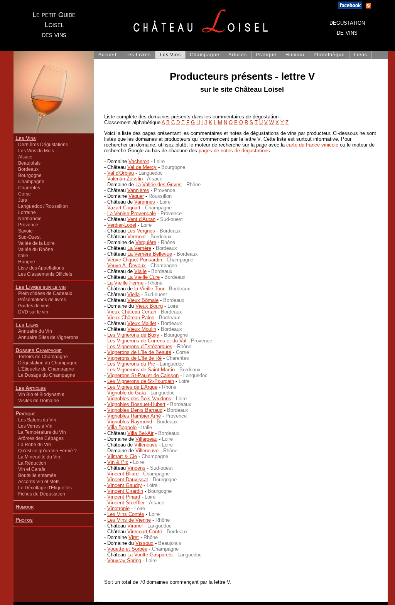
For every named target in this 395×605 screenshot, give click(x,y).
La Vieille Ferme (125, 283)
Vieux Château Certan (131, 312)
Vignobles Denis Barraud (134, 410)
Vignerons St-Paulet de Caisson (143, 375)
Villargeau (146, 439)
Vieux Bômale (143, 300)
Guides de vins (33, 305)
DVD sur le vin (33, 312)
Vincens (136, 468)
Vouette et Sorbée (127, 549)
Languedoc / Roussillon (43, 206)
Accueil (107, 54)
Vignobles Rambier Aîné (134, 416)
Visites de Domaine (38, 400)
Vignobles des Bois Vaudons (139, 398)
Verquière (145, 242)
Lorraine (27, 212)
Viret (133, 537)
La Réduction (32, 463)
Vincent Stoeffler (126, 503)
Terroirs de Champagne (43, 356)
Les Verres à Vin (35, 426)
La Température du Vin (42, 432)
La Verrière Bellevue (149, 254)
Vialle (140, 271)
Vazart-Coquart (123, 208)
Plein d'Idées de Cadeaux (45, 293)
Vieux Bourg (149, 306)
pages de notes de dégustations (234, 150)
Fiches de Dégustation (41, 494)
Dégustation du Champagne (48, 363)
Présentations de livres (42, 299)
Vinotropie (118, 508)
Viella (133, 294)
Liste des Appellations (41, 268)
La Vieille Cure (143, 277)
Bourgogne (30, 175)
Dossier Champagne (38, 350)
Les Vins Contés (125, 514)
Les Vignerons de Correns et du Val (146, 341)
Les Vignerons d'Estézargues (139, 346)
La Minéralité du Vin (39, 457)
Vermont (136, 236)
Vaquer (136, 196)
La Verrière (139, 248)
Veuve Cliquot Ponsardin (134, 260)
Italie (23, 255)
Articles (237, 54)
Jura (22, 200)
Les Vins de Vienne (129, 520)
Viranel (135, 526)
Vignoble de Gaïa (126, 393)
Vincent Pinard (123, 497)
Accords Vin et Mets (38, 481)
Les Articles (30, 388)
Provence (28, 225)
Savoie (25, 231)
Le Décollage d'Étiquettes (45, 487)
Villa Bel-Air (140, 433)
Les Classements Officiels (45, 274)
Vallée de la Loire (36, 243)
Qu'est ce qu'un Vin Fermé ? (47, 450)
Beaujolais (29, 163)
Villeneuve (145, 445)
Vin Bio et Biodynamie (41, 394)
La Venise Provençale (131, 213)
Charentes (29, 187)
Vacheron (138, 161)
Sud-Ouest (29, 237)
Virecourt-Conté (144, 531)
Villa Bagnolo (122, 427)
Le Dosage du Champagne (46, 375)
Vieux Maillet (141, 323)
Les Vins (25, 138)
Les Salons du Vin (37, 420)
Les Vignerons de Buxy (133, 335)
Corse (24, 194)
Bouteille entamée (37, 475)
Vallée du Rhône (35, 249)
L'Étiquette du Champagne (46, 369)
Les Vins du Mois (36, 150)
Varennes (144, 202)
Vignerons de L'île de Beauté (139, 352)
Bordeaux (28, 169)
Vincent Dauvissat (127, 479)
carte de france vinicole (312, 145)
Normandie (30, 218)
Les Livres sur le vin (40, 287)
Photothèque (329, 54)
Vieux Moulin (141, 329)
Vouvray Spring (124, 560)
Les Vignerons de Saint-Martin (141, 369)
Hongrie (26, 262)
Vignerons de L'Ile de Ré (134, 358)
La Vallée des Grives (158, 184)
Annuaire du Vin (35, 331)
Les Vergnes (141, 231)
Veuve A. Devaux (126, 265)
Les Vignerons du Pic (131, 364)
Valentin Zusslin (125, 179)
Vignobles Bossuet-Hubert (136, 404)
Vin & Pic (117, 462)
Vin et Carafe (32, 469)
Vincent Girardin (125, 491)
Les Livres (138, 54)
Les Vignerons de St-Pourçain (140, 381)
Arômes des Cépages (41, 438)
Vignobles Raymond (129, 422)
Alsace (25, 157)
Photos (24, 520)
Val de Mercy (142, 167)
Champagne (31, 181)
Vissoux (144, 543)
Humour (24, 507)
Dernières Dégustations (43, 144)
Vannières (138, 190)
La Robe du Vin (34, 444)
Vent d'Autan (141, 219)
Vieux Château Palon (130, 317)
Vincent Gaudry (124, 485)
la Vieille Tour (149, 289)
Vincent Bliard (122, 474)
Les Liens (27, 325)
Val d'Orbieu (120, 173)
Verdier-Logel (121, 225)
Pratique (25, 413)
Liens (360, 54)
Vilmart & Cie (122, 456)
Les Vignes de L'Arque (132, 387)
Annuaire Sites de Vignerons (48, 337)
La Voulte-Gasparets (150, 555)
